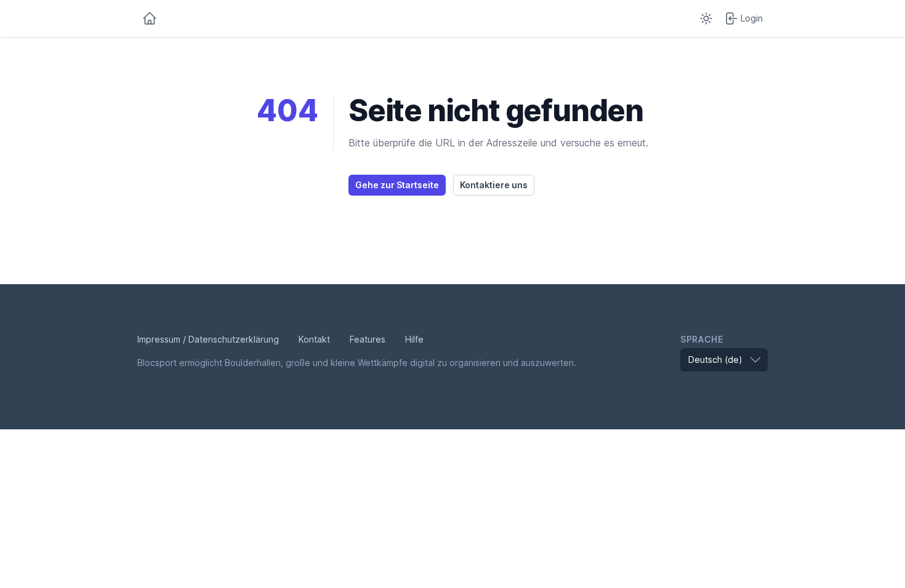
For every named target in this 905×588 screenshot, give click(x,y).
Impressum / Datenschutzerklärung (208, 339)
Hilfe (414, 339)
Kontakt (314, 339)
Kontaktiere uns (494, 185)
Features (367, 339)
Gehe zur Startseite (397, 185)
